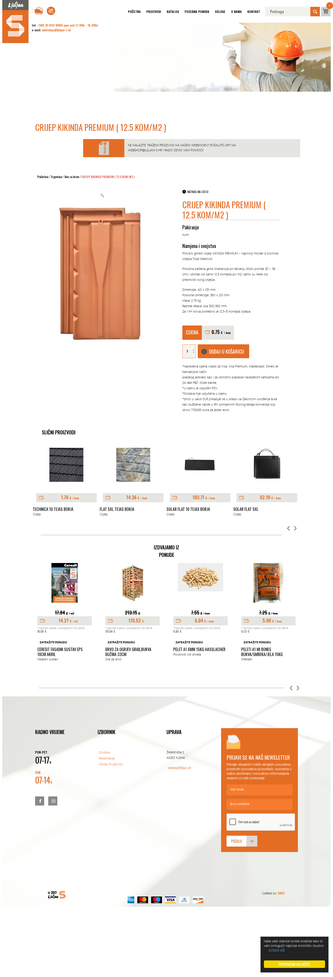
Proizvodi (153, 11)
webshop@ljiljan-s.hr (56, 29)
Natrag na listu (197, 191)
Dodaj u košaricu (226, 351)
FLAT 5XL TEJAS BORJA (117, 509)
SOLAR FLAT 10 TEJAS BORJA (188, 509)
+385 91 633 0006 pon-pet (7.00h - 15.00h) (67, 25)
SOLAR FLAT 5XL (245, 509)
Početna (134, 11)
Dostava (104, 752)
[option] (66, 482)
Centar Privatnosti (111, 764)
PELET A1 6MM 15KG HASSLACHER (199, 649)
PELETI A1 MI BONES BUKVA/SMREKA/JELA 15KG (262, 652)
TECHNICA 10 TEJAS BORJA (53, 509)
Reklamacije (107, 758)
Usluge (220, 11)
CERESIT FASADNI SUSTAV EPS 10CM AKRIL (60, 652)
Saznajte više (276, 950)
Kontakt (253, 11)
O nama (236, 11)
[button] (288, 528)
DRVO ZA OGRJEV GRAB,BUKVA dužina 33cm (128, 652)
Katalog (173, 11)
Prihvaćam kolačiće (294, 964)
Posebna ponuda (197, 11)
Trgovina (56, 176)
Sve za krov (71, 176)
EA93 (281, 893)
